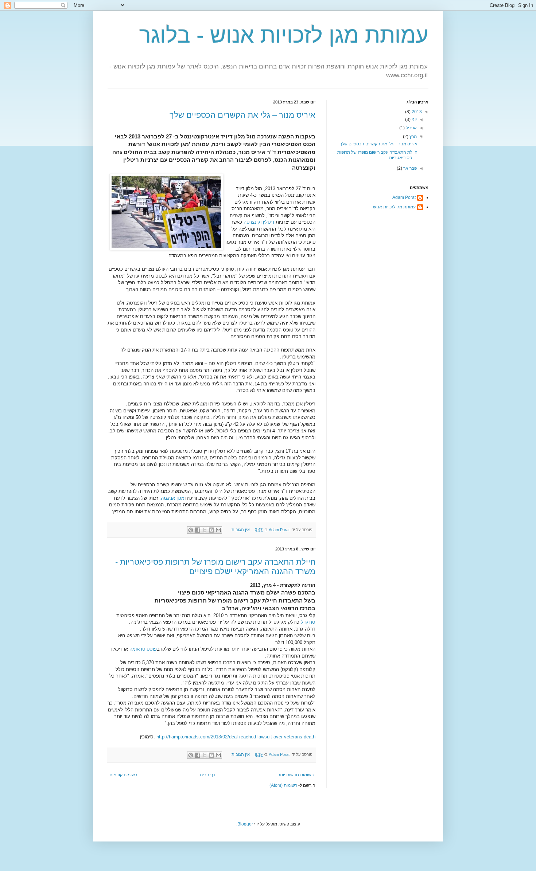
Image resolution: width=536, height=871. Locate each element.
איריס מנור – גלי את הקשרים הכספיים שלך (242, 114)
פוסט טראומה (143, 649)
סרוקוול (308, 622)
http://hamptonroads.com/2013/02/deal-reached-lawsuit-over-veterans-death (235, 736)
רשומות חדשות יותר (296, 774)
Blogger (245, 824)
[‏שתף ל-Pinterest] (190, 530)
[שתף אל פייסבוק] (197, 530)
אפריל (411, 127)
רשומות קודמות (123, 774)
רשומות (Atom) (283, 785)
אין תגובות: (239, 529)
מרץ (412, 136)
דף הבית (207, 774)
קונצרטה (252, 222)
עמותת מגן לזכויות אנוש (394, 206)
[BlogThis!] (211, 530)
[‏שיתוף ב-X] (204, 530)
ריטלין (268, 222)
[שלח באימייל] (218, 530)
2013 (416, 111)
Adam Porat (404, 197)
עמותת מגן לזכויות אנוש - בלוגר (283, 35)
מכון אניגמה (173, 498)
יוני (414, 119)
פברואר (409, 168)
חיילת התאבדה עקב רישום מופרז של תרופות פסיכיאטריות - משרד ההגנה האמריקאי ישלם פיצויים (215, 566)
